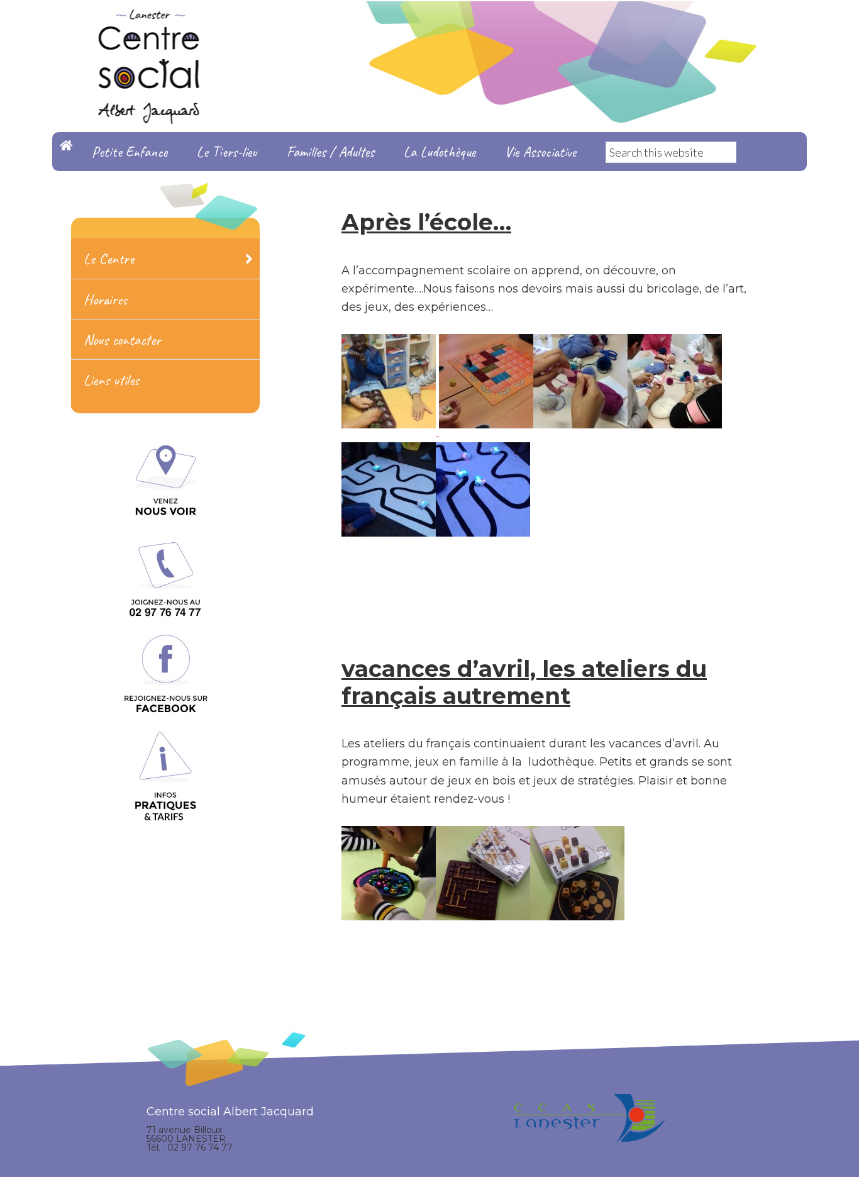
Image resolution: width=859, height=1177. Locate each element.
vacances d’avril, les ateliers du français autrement (524, 682)
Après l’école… (426, 222)
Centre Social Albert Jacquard (429, 25)
